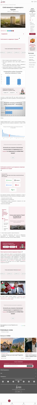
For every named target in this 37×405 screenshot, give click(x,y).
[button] (30, 20)
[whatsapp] (23, 381)
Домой (1, 4)
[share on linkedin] (10, 30)
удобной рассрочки (4, 259)
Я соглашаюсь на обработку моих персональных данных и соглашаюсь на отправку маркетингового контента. (32, 29)
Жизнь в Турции (31, 66)
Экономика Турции (32, 64)
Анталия (12, 92)
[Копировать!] (19, 38)
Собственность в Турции (5, 331)
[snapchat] (34, 381)
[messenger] (29, 381)
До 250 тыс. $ (9, 52)
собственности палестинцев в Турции (7, 299)
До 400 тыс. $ (17, 52)
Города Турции (31, 57)
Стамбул (5, 92)
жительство (12, 260)
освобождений (9, 255)
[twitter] (13, 381)
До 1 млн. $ (23, 52)
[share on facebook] (9, 30)
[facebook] (8, 381)
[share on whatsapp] (7, 30)
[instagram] (18, 381)
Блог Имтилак (6, 4)
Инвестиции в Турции (12, 4)
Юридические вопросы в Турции (31, 60)
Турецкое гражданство (32, 62)
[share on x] (11, 30)
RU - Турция (18, 391)
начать (13, 157)
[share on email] (13, 30)
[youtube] (3, 381)
